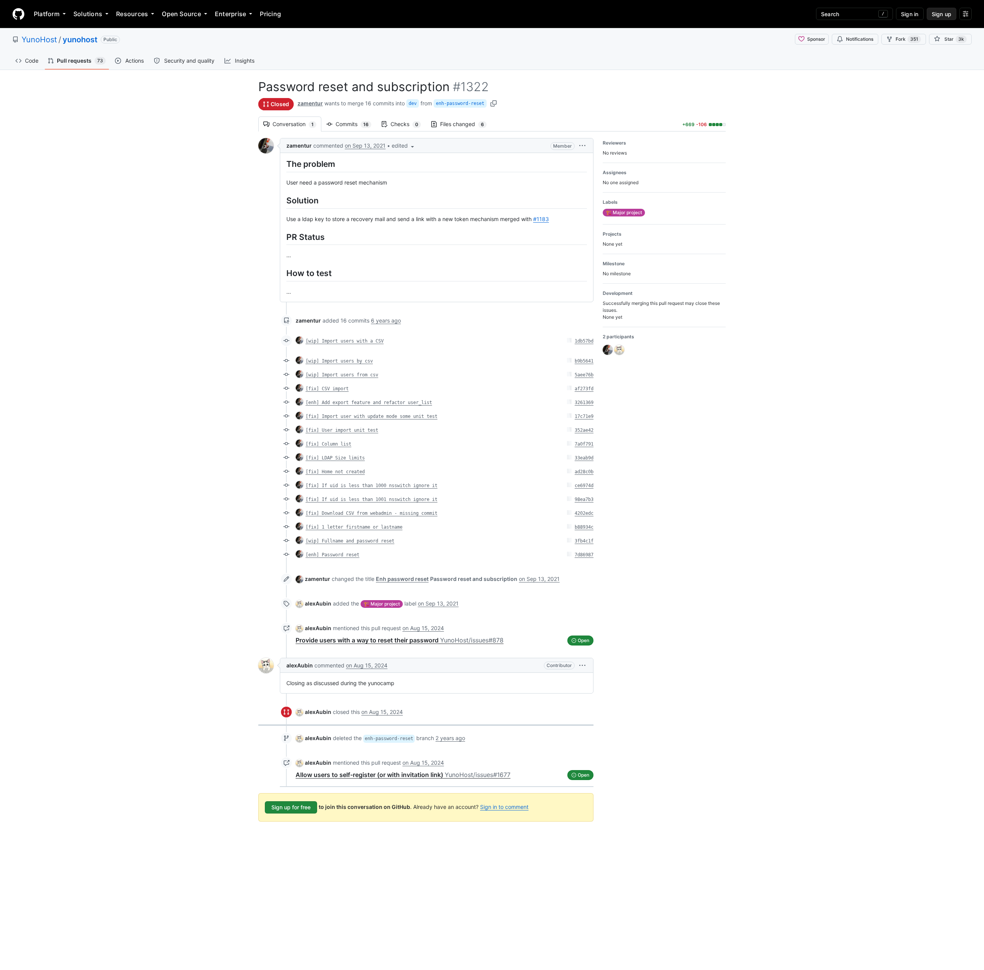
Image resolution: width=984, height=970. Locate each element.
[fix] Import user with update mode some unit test (371, 416)
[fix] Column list (328, 444)
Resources (132, 14)
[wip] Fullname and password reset (350, 541)
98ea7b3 (584, 499)
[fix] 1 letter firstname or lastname (354, 527)
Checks (408, 124)
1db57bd (584, 341)
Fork (907, 39)
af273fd (584, 388)
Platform (47, 14)
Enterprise (230, 14)
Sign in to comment (504, 807)
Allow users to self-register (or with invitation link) (403, 775)
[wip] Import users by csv (339, 361)
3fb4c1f (584, 541)
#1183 (541, 219)
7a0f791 (584, 444)
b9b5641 (584, 361)
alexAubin (318, 603)
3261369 (584, 402)
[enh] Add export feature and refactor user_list (369, 402)
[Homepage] (18, 14)
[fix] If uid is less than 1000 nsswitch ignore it (371, 485)
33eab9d (584, 458)
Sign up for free (291, 807)
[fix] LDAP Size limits (335, 458)
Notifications (859, 39)
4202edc (584, 513)
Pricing (270, 14)
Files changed (466, 124)
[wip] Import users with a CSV (345, 341)
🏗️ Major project (382, 604)
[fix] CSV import (327, 388)
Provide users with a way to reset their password (400, 640)
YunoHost (39, 39)
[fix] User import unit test (342, 430)
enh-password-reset (460, 103)
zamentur (310, 103)
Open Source (181, 14)
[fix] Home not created (335, 471)
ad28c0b (584, 471)
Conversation (297, 124)
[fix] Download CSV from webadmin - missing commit (371, 513)
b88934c (584, 527)
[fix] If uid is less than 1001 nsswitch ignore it (371, 499)
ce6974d (584, 485)
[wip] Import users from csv (342, 375)
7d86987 (584, 554)
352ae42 (584, 430)
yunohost (80, 39)
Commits (356, 124)
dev (413, 103)
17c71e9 (584, 416)
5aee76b (584, 375)
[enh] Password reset (332, 554)
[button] (404, 145)
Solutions (87, 14)
